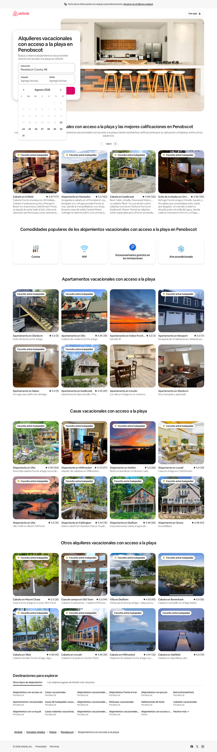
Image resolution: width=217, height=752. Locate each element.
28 (48, 129)
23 (61, 122)
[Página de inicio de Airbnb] (21, 13)
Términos (54, 746)
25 (29, 129)
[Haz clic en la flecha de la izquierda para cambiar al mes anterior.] (24, 90)
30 (61, 129)
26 (36, 129)
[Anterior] (101, 143)
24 (23, 129)
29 (54, 129)
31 (23, 135)
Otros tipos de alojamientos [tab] (27, 682)
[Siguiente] (115, 143)
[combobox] (46, 69)
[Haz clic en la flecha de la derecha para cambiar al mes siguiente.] (61, 90)
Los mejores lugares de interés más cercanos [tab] (71, 682)
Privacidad (40, 746)
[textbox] (32, 81)
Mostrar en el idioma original (138, 4)
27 (42, 129)
